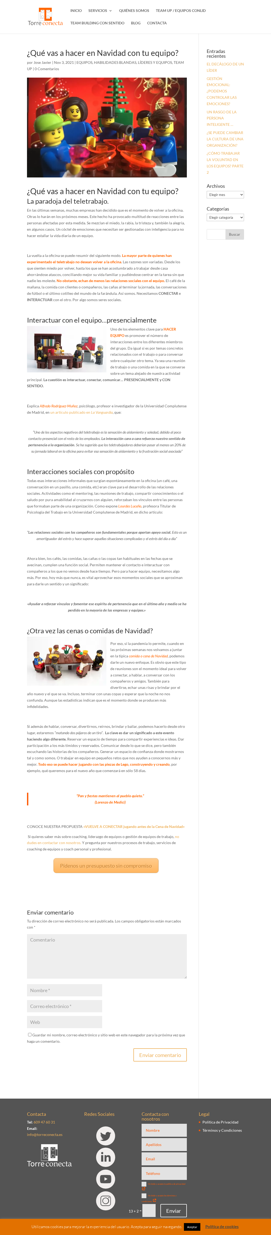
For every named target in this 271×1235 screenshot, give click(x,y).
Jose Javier (42, 62)
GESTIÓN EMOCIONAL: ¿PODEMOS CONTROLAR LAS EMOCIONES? (222, 91)
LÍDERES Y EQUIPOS (155, 62)
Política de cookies (222, 1226)
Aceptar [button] (192, 1227)
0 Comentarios (47, 68)
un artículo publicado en (81, 412)
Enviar (173, 1210)
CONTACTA (157, 23)
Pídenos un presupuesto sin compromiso (106, 865)
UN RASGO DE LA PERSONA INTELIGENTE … (222, 118)
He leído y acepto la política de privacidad (166, 1184)
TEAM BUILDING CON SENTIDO (97, 23)
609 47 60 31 (44, 1122)
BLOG (136, 23)
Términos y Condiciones (222, 1130)
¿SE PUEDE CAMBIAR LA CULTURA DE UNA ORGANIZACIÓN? (225, 139)
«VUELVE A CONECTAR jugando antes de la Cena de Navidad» (134, 826)
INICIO (76, 11)
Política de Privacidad (220, 1122)
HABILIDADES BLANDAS (115, 62)
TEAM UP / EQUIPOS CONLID (181, 11)
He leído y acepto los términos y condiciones (159, 1198)
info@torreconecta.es (44, 1134)
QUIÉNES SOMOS (134, 11)
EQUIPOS (84, 62)
